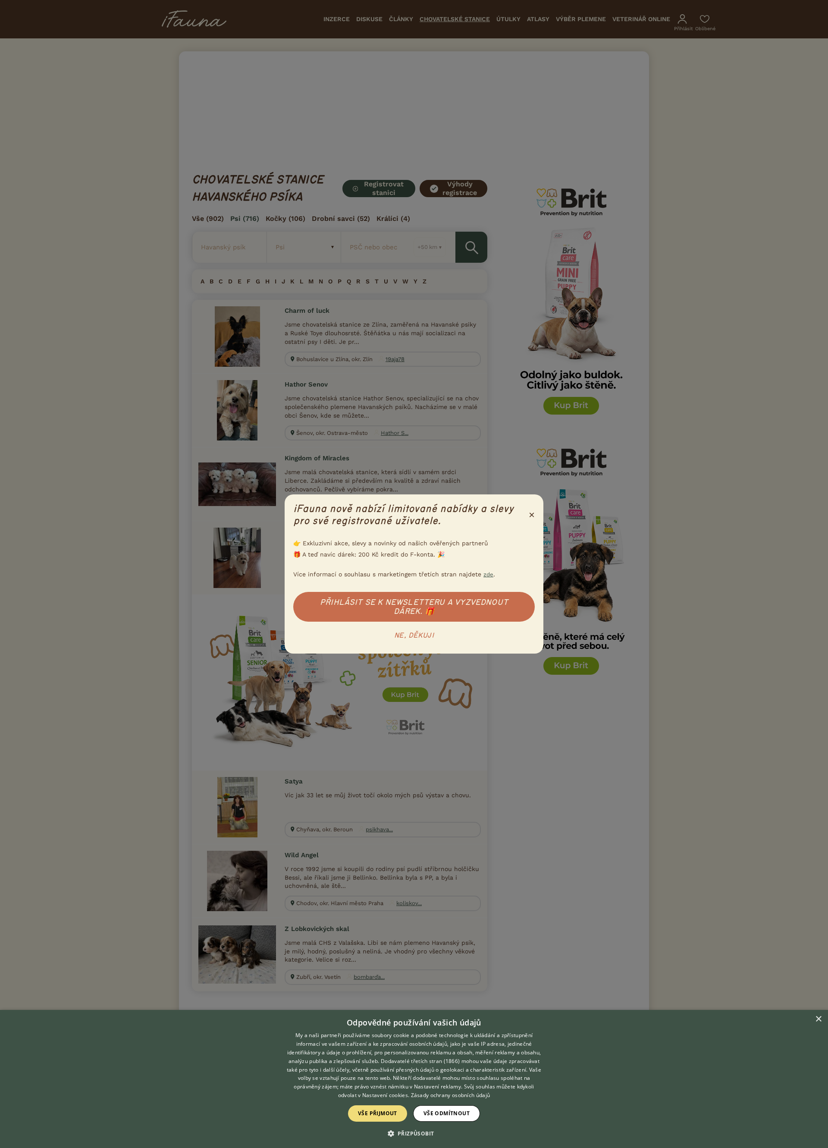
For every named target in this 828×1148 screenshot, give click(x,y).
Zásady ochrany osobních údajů (450, 1095)
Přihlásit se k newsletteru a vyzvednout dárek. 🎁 (414, 606)
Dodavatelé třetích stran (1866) (420, 1061)
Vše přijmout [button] (377, 1113)
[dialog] (414, 1079)
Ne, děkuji (414, 635)
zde (488, 574)
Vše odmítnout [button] (446, 1113)
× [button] (818, 1019)
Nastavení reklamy (437, 1086)
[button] (414, 1133)
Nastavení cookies (385, 1095)
